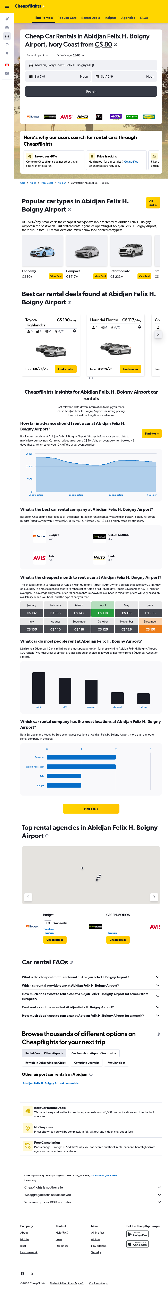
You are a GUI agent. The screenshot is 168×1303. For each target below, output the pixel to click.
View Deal (55, 276)
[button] (6, 6)
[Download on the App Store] (137, 1244)
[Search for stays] (7, 27)
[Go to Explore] (7, 53)
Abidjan (62, 182)
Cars (22, 182)
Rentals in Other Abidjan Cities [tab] (45, 1062)
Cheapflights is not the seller (44, 1187)
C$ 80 (103, 44)
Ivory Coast (47, 182)
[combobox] (37, 55)
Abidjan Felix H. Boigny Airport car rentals (50, 1083)
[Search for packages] (7, 45)
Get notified (131, 161)
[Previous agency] (28, 897)
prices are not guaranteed (104, 1175)
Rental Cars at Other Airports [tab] (44, 1053)
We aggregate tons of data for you (47, 1195)
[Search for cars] (7, 36)
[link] (153, 202)
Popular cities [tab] (116, 1062)
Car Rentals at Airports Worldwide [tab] (94, 1053)
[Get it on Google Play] (137, 1234)
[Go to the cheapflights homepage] (30, 6)
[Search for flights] (7, 19)
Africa (33, 182)
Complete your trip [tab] (86, 1062)
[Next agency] (154, 897)
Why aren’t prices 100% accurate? (48, 1202)
